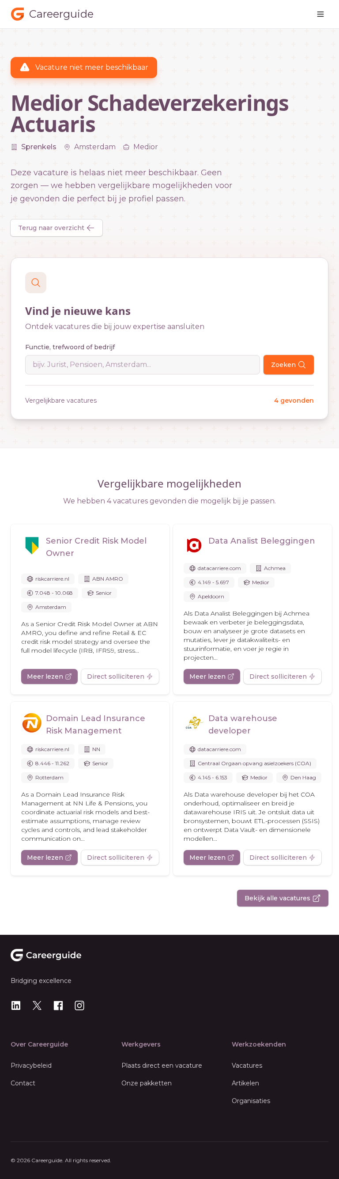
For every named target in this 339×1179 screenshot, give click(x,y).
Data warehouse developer (242, 725)
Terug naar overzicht (51, 228)
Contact (23, 1083)
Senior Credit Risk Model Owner (96, 547)
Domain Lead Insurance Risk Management (95, 725)
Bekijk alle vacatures (277, 898)
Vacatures (247, 1065)
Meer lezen (45, 676)
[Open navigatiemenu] (320, 14)
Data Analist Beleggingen (261, 541)
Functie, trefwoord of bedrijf (70, 347)
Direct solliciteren (115, 676)
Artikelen (245, 1083)
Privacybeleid (31, 1065)
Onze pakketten (146, 1083)
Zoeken (283, 365)
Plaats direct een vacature (161, 1065)
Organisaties (251, 1101)
